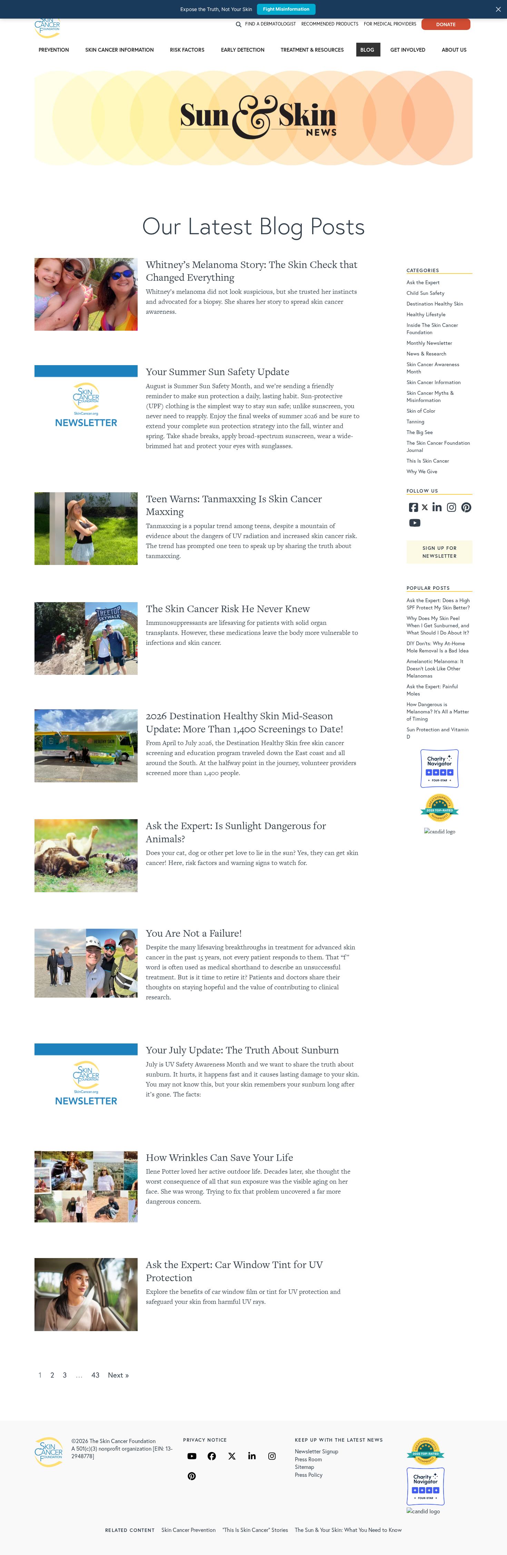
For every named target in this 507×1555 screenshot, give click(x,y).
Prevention (54, 49)
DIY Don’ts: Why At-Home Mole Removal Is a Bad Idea (438, 647)
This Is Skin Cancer (428, 460)
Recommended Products (329, 24)
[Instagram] (450, 509)
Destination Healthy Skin (435, 303)
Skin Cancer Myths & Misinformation (430, 396)
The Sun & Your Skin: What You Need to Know (348, 1529)
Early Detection (243, 49)
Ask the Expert (423, 282)
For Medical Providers (390, 24)
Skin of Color (421, 410)
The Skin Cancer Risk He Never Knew (228, 608)
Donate (446, 24)
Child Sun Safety (426, 292)
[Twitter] (425, 509)
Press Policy (308, 1474)
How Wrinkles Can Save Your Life (219, 1157)
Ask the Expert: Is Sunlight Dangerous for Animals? (236, 831)
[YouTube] (191, 1456)
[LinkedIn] (251, 1456)
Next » (118, 1375)
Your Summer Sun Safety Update (217, 371)
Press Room (308, 1459)
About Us (454, 49)
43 (95, 1375)
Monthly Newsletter (429, 342)
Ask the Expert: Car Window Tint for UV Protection (234, 1270)
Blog (367, 49)
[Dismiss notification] (498, 9)
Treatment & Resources (312, 49)
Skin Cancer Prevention (188, 1529)
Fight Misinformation (286, 9)
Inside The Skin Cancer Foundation (432, 328)
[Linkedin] (436, 509)
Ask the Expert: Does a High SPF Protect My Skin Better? (438, 604)
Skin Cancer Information (119, 49)
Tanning (415, 421)
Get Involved (407, 49)
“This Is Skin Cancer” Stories (255, 1529)
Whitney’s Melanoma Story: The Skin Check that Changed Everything (252, 270)
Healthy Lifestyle (426, 314)
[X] (231, 1456)
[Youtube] (413, 524)
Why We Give (422, 471)
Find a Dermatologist (270, 24)
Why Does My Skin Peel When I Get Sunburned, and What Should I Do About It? (438, 625)
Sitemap (304, 1466)
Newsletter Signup (316, 1451)
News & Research (426, 353)
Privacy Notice (205, 1439)
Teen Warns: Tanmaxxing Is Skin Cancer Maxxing (234, 505)
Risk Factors (187, 49)
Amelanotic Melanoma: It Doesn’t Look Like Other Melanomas (435, 668)
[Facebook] (413, 509)
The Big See (420, 432)
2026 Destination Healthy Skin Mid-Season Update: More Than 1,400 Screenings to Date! (245, 722)
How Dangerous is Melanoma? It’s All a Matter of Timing (438, 711)
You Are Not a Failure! (194, 933)
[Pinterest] (465, 509)
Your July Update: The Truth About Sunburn (242, 1050)
